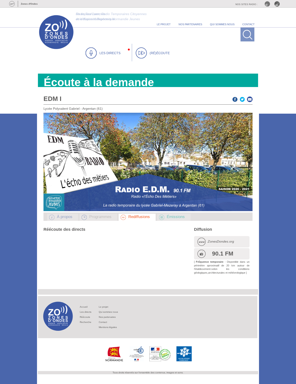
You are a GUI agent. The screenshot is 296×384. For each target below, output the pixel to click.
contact (248, 24)
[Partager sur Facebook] (235, 98)
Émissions (176, 217)
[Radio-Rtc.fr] (268, 4)
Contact (103, 322)
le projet (164, 24)
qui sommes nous (222, 24)
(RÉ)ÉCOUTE (160, 53)
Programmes (100, 217)
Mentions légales (108, 327)
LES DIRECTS (109, 53)
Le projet (103, 307)
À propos (64, 217)
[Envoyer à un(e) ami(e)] (250, 98)
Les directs (85, 312)
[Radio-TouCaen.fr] (278, 4)
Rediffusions (139, 217)
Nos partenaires (107, 317)
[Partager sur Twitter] (242, 98)
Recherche (85, 322)
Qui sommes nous (108, 312)
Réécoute (85, 317)
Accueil (83, 307)
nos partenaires (190, 24)
